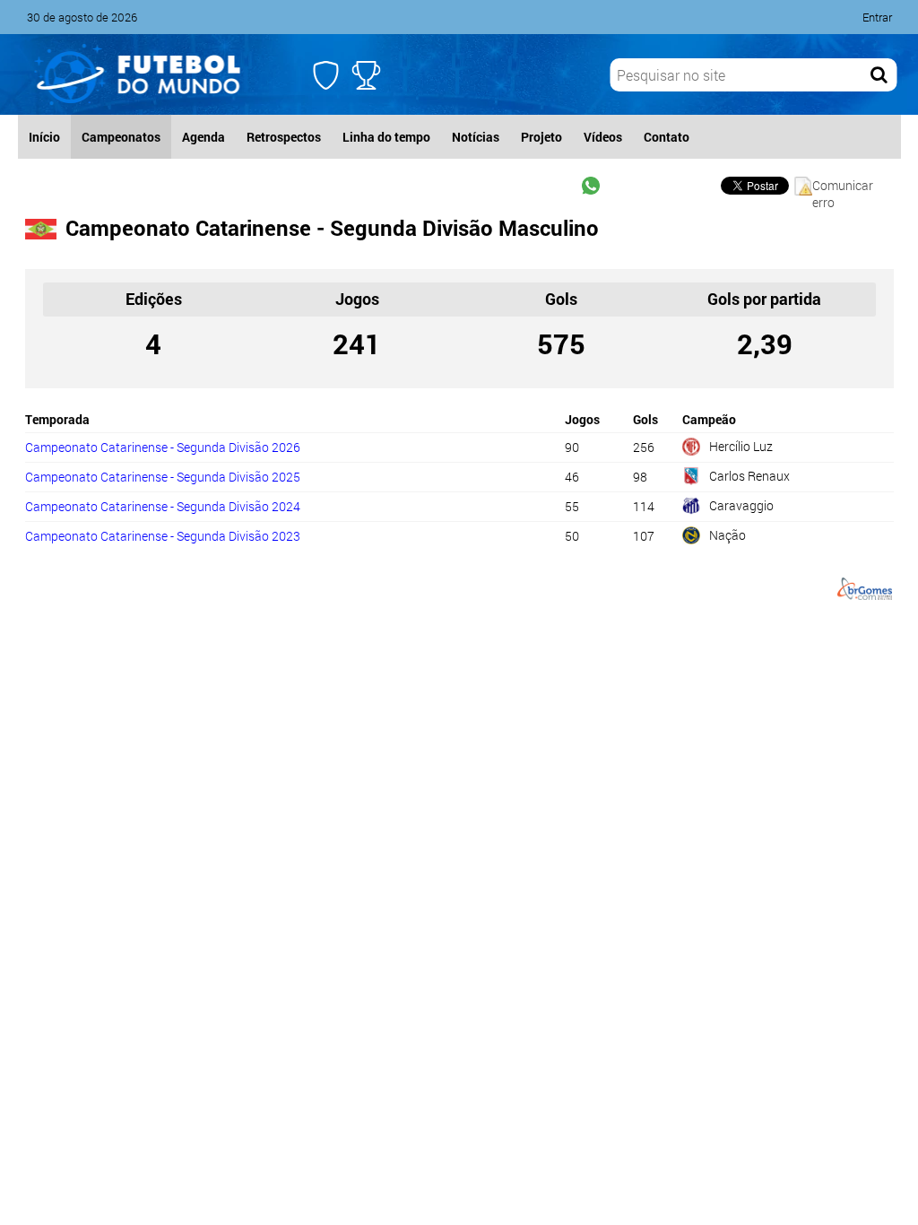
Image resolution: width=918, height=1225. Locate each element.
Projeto (541, 136)
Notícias (475, 136)
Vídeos (603, 136)
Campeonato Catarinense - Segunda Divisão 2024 (162, 506)
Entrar (877, 17)
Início (44, 136)
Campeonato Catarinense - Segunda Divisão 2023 (162, 535)
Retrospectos (284, 136)
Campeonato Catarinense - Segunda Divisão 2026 (162, 447)
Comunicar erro (842, 186)
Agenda (203, 136)
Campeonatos (121, 136)
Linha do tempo (386, 136)
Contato (666, 136)
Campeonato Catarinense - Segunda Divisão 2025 (162, 476)
